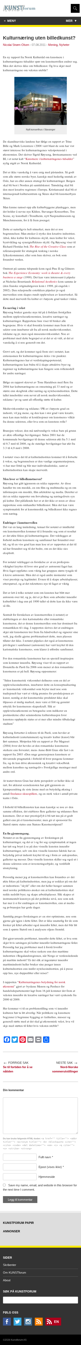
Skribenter (9, 1265)
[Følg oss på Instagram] (29, 1324)
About (6, 1280)
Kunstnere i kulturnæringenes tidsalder (49, 159)
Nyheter (64, 44)
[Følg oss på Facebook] (8, 1324)
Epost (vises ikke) (50, 1167)
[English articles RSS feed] (54, 1324)
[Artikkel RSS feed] (40, 1324)
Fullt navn (45, 1157)
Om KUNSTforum (14, 1272)
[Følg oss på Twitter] (18, 1324)
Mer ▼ (71, 20)
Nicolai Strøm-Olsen (16, 44)
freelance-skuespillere (23, 794)
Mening (53, 44)
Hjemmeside (47, 1176)
